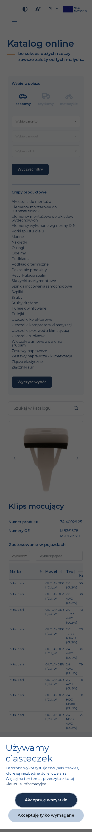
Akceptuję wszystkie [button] (46, 800)
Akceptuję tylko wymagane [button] (46, 815)
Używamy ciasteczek (29, 753)
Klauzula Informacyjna (26, 784)
